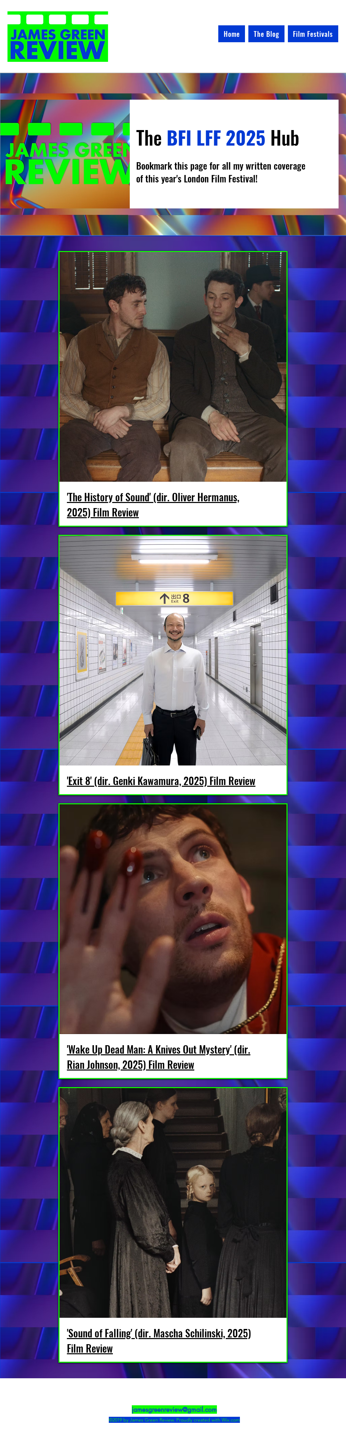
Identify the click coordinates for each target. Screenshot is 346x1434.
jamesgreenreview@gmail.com (174, 1409)
